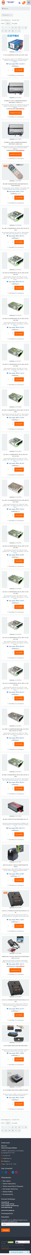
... (22, 27)
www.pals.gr (5, 1202)
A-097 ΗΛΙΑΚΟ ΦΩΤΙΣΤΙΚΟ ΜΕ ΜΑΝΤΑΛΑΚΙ (15, 1045)
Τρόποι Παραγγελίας (9, 1183)
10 (12, 31)
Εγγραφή (6, 1230)
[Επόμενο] (16, 31)
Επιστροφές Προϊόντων (10, 1189)
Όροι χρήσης (7, 1181)
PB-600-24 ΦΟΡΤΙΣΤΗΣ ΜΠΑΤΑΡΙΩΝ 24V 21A (15, 819)
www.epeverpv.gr (6, 1207)
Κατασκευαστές (8, 1194)
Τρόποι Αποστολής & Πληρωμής (13, 1186)
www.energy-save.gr (7, 1203)
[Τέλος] (19, 31)
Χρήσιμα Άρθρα (8, 1191)
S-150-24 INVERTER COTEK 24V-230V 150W (15, 55)
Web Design (5, 1248)
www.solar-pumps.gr (7, 1210)
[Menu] (28, 2)
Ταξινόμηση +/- (6, 15)
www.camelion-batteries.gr (10, 1205)
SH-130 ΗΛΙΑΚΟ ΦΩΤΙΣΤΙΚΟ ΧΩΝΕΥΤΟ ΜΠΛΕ (15, 1090)
